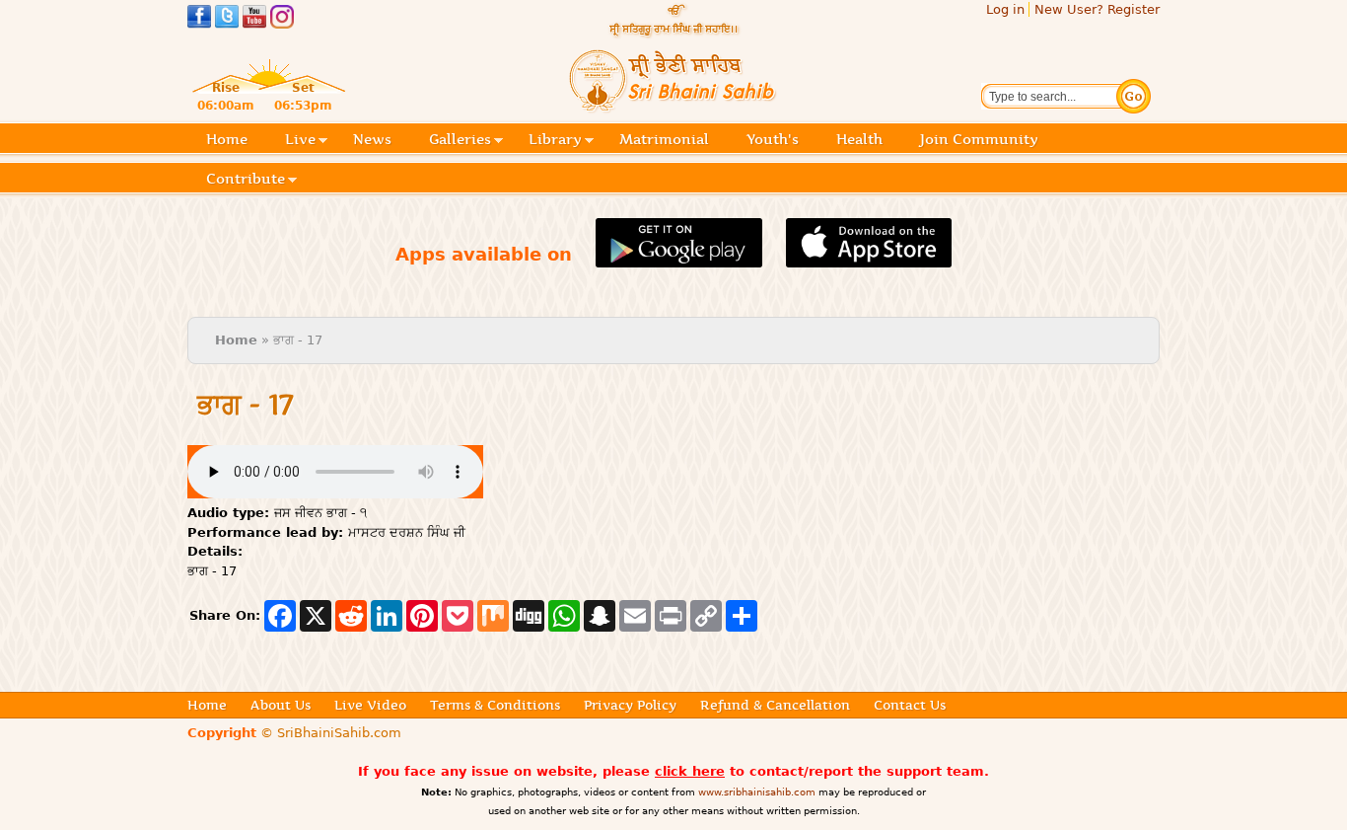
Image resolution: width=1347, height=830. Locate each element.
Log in (1005, 9)
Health (859, 139)
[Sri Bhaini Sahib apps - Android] (679, 256)
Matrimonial (664, 139)
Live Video (370, 705)
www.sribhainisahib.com (756, 792)
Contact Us (910, 705)
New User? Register (1097, 9)
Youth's (772, 139)
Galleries (460, 140)
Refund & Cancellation (775, 705)
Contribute (245, 180)
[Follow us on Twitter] (227, 19)
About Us (280, 705)
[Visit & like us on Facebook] (199, 19)
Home (227, 139)
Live (300, 140)
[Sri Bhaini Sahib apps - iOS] (869, 256)
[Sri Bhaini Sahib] (673, 105)
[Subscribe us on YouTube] (254, 19)
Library (555, 140)
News (372, 139)
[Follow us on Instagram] (282, 19)
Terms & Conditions (495, 705)
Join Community (979, 139)
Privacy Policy (630, 705)
